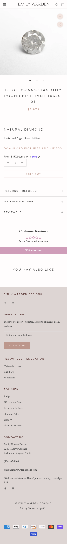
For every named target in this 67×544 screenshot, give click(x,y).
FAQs (7, 396)
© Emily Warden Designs (33, 503)
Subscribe (17, 346)
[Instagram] (13, 303)
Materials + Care (12, 366)
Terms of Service (12, 425)
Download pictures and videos (33, 148)
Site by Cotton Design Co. (33, 508)
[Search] (56, 4)
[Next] (43, 80)
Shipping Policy (12, 414)
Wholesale (9, 377)
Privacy (8, 420)
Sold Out (33, 174)
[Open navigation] (4, 4)
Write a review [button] (33, 250)
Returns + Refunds (20, 191)
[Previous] (24, 80)
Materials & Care (18, 201)
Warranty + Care (12, 402)
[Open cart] (62, 4)
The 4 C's (9, 372)
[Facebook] (5, 303)
